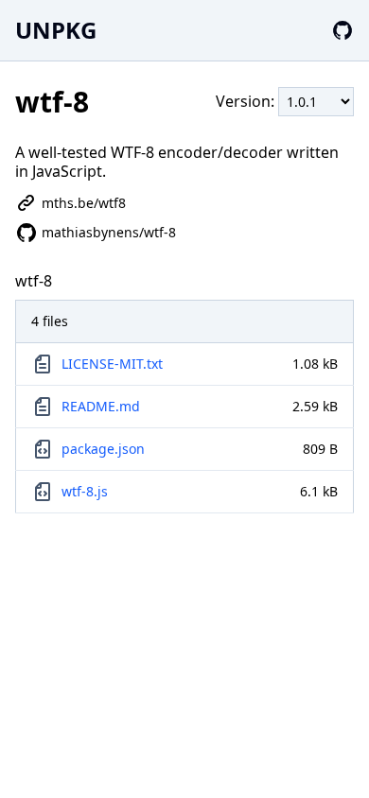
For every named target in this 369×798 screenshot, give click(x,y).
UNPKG (56, 29)
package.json (103, 449)
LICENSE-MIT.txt (112, 364)
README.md (101, 406)
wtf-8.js (85, 491)
